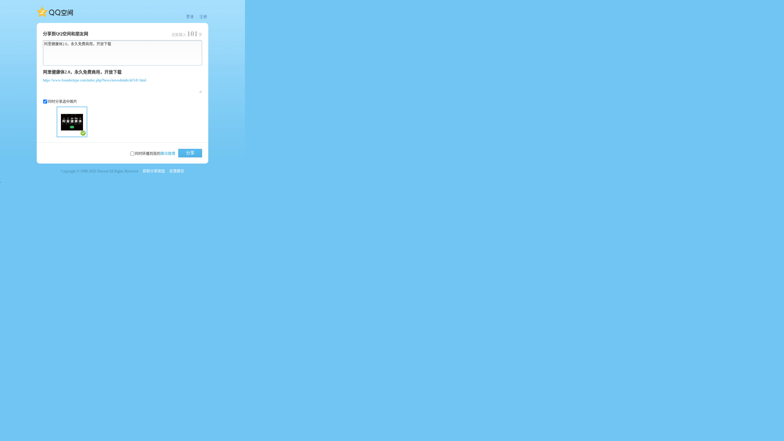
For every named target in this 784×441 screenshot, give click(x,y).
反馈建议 (176, 171)
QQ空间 (55, 12)
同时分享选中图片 (62, 102)
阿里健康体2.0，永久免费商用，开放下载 (77, 44)
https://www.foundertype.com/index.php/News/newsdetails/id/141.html (94, 80)
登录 (190, 17)
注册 (203, 17)
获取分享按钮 (154, 171)
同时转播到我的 (155, 154)
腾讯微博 (167, 154)
